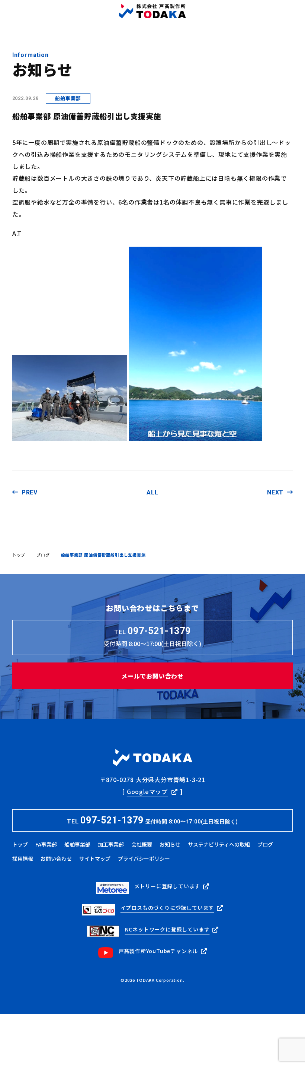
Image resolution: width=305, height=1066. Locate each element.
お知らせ (170, 844)
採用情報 (22, 858)
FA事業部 (46, 844)
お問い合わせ (56, 858)
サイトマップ (94, 858)
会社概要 (141, 844)
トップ (18, 555)
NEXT (275, 492)
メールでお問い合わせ (152, 675)
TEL (152, 820)
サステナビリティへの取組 (219, 844)
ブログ (42, 555)
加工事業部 (111, 844)
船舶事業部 (77, 844)
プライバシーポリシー (144, 858)
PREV (30, 492)
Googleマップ (147, 791)
